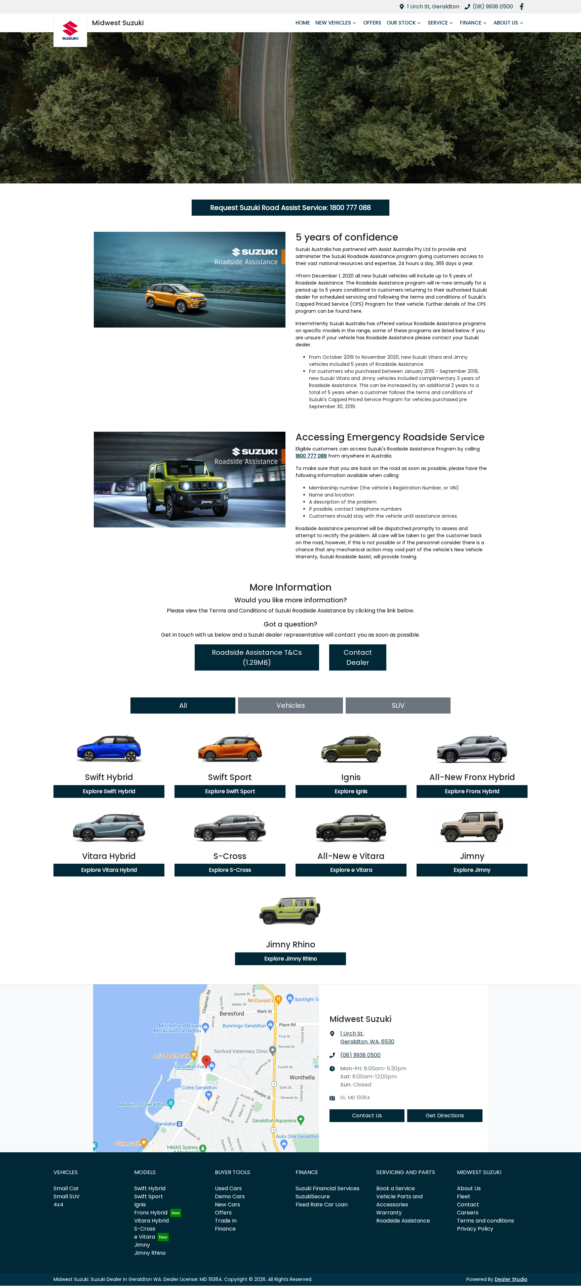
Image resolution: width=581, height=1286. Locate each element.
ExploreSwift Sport (230, 791)
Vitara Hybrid (151, 1221)
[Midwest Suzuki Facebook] (523, 6)
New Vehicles (333, 22)
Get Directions (445, 1115)
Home (303, 22)
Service (438, 22)
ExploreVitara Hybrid (109, 870)
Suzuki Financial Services (327, 1188)
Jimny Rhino (150, 1253)
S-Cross (144, 1229)
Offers (372, 22)
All (183, 705)
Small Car (66, 1188)
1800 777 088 (311, 456)
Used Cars (228, 1188)
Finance (470, 22)
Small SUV (66, 1196)
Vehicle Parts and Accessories (399, 1200)
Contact (468, 1204)
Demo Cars (230, 1196)
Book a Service (395, 1188)
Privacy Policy (475, 1229)
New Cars (227, 1204)
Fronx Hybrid (150, 1212)
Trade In (226, 1221)
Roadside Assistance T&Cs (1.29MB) (257, 657)
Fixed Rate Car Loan (322, 1204)
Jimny (142, 1245)
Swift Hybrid (149, 1188)
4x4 (58, 1204)
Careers (467, 1212)
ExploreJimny (472, 870)
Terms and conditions (485, 1221)
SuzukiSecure (313, 1196)
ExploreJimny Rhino (290, 958)
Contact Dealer (358, 657)
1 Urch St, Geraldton (433, 6)
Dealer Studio (511, 1279)
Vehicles (290, 705)
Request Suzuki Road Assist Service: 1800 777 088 (290, 207)
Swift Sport (148, 1196)
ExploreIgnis (351, 791)
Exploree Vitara (351, 870)
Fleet (463, 1196)
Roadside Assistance (403, 1221)
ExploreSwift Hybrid (109, 791)
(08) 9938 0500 (493, 6)
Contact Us (367, 1115)
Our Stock (401, 22)
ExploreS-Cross (230, 870)
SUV (398, 705)
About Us (506, 22)
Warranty (389, 1212)
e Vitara (144, 1237)
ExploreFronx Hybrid (472, 791)
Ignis (140, 1204)
